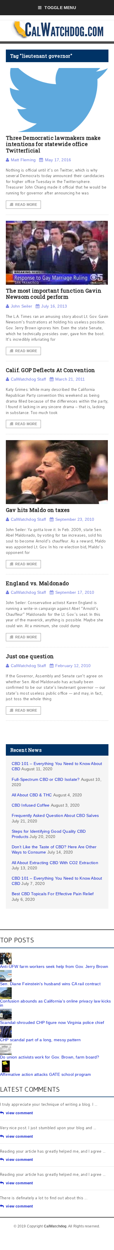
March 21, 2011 (70, 379)
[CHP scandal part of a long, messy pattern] (6, 1028)
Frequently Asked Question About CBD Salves (55, 815)
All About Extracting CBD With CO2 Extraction (55, 862)
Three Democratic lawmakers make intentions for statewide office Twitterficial (53, 144)
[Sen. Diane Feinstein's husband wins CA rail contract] (6, 972)
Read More (26, 205)
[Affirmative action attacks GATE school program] (6, 1062)
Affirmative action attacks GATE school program (45, 1074)
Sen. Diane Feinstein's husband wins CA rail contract (50, 983)
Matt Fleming (23, 159)
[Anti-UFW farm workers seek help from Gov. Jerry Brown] (6, 954)
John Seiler (21, 306)
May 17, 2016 (58, 159)
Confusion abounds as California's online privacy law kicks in (55, 1003)
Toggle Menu (60, 7)
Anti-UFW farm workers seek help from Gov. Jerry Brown (54, 966)
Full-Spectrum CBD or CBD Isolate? (46, 779)
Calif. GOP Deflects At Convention (50, 370)
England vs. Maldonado (37, 583)
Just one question (30, 656)
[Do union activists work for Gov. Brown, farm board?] (6, 1045)
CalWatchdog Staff (28, 379)
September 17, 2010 (74, 592)
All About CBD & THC (32, 795)
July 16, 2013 (54, 306)
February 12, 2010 (73, 665)
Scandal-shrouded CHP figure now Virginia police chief (52, 1022)
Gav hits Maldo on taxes (38, 509)
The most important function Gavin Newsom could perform (54, 294)
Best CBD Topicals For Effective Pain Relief (53, 893)
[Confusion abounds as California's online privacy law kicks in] (6, 989)
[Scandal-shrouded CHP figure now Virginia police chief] (6, 1010)
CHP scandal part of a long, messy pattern (40, 1039)
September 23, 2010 (74, 519)
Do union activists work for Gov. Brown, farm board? (49, 1057)
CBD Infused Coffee (31, 805)
